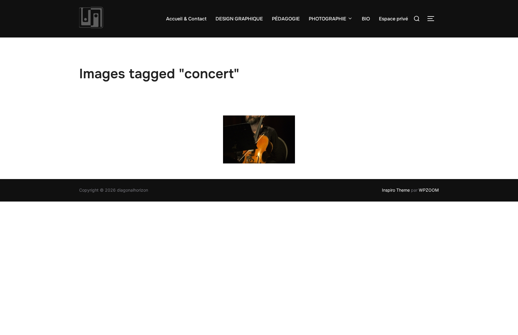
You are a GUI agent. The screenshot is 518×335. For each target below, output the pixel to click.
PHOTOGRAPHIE (327, 19)
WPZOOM (429, 190)
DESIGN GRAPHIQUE (239, 19)
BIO (366, 19)
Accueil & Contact (186, 19)
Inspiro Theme (396, 190)
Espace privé (393, 19)
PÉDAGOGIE (286, 19)
